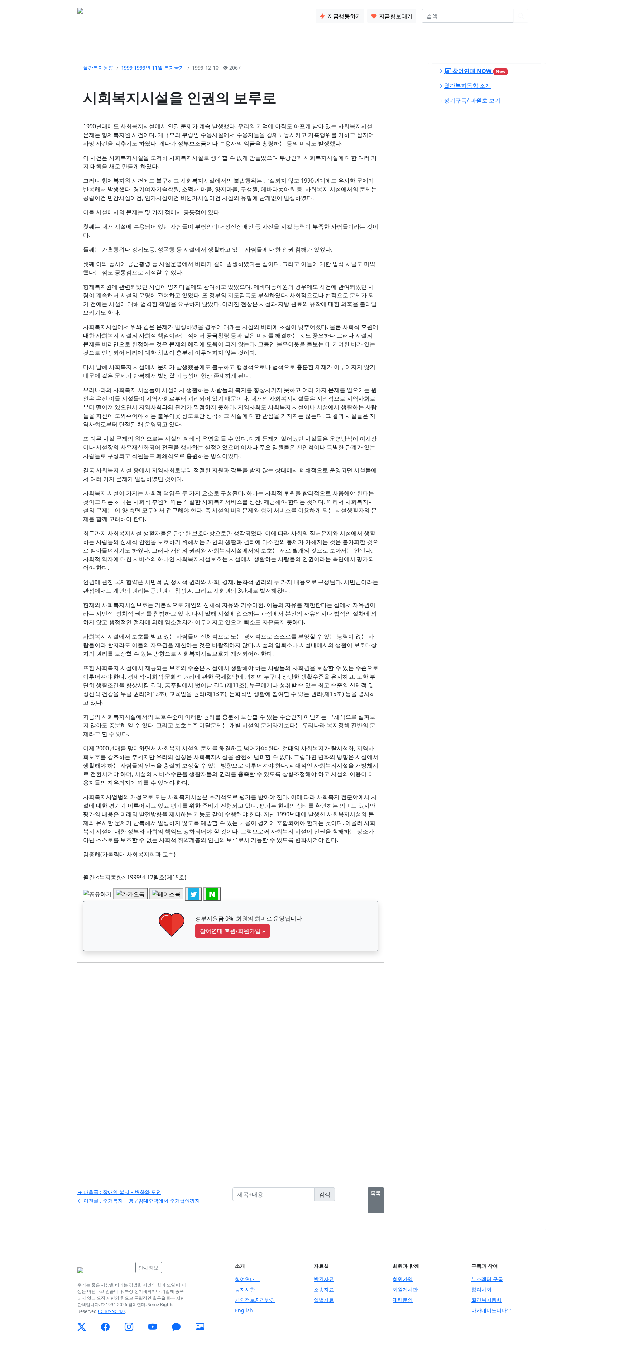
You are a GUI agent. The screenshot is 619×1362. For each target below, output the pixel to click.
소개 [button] (135, 14)
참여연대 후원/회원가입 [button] (232, 931)
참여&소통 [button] (189, 14)
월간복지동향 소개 (467, 86)
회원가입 (403, 1279)
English (244, 1310)
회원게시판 (405, 1289)
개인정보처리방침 (255, 1299)
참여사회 (481, 1289)
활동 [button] (158, 14)
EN (538, 16)
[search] (520, 16)
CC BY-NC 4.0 (111, 1311)
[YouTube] (152, 1326)
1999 (127, 67)
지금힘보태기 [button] (395, 16)
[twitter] (81, 1326)
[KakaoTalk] (176, 1326)
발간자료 (324, 1279)
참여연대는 (247, 1279)
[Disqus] (230, 1061)
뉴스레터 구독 (487, 1279)
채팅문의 (403, 1299)
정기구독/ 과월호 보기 (472, 100)
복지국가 (174, 67)
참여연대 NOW (478, 71)
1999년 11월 (148, 67)
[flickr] (200, 1326)
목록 (376, 1193)
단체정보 (149, 1267)
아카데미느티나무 (491, 1310)
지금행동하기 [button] (343, 16)
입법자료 (324, 1299)
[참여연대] (104, 1270)
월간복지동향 (98, 67)
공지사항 (245, 1289)
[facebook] (105, 1326)
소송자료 (324, 1289)
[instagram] (129, 1326)
